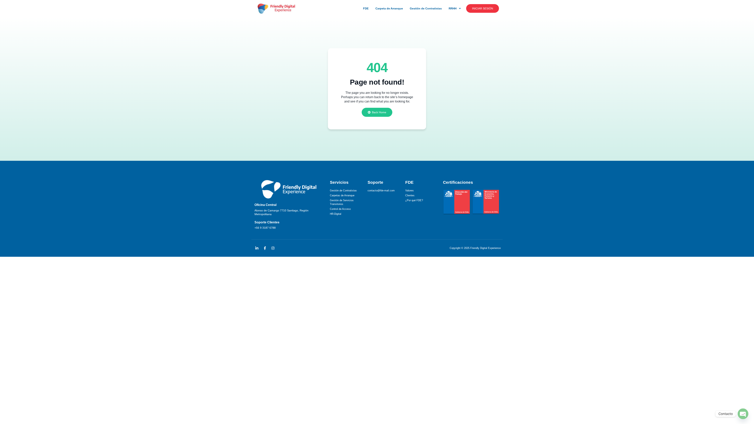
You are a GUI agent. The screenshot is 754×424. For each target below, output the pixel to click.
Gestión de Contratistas (426, 8)
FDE (366, 8)
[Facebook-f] (264, 248)
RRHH (453, 8)
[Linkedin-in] (256, 248)
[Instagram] (272, 248)
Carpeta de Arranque (389, 8)
